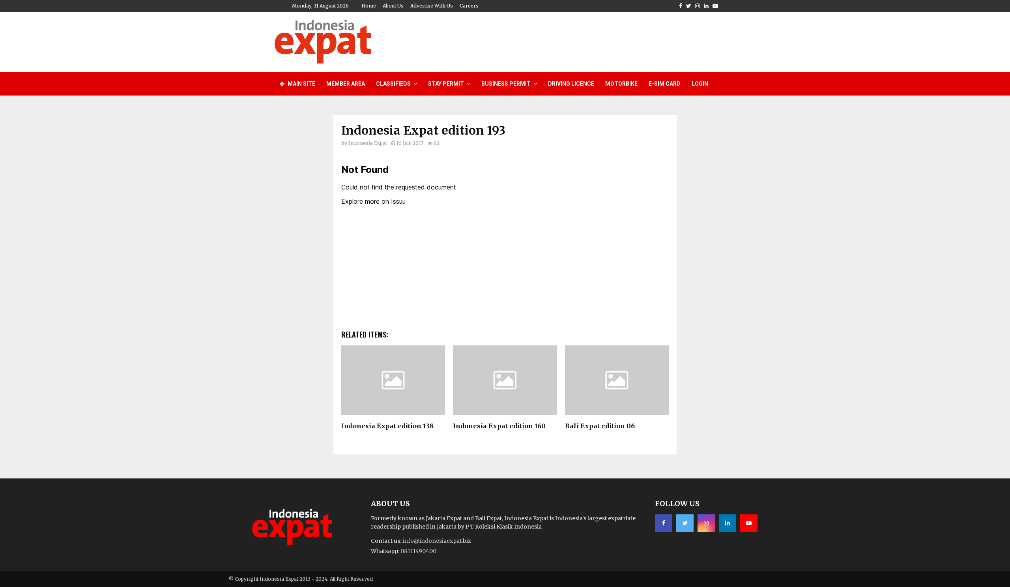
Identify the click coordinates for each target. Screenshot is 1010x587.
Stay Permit (446, 84)
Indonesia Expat (367, 143)
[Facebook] (663, 523)
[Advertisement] (592, 40)
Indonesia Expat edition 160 (499, 426)
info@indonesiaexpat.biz (436, 540)
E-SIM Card (665, 84)
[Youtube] (749, 523)
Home (368, 6)
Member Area (345, 84)
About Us (393, 6)
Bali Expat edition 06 (600, 426)
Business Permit (506, 84)
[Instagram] (706, 523)
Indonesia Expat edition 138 (387, 426)
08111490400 (418, 551)
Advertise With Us (431, 6)
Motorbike (621, 84)
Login (700, 84)
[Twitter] (685, 523)
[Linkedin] (727, 523)
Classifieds (393, 84)
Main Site (300, 84)
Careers (469, 6)
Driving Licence (571, 84)
